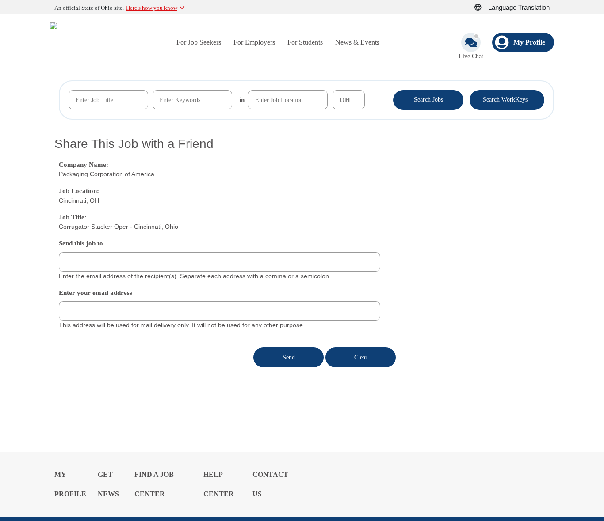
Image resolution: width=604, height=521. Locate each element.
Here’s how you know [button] (151, 7)
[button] (483, 7)
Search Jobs (428, 99)
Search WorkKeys (507, 99)
